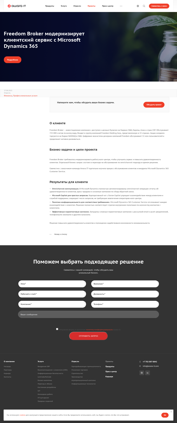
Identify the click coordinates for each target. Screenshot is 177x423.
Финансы (8, 96)
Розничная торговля (80, 370)
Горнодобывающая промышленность (86, 366)
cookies (22, 415)
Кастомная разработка (47, 387)
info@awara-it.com (151, 366)
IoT (39, 391)
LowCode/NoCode (44, 377)
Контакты (7, 377)
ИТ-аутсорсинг (43, 398)
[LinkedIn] (147, 372)
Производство (77, 377)
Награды (7, 366)
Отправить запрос (88, 336)
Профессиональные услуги (25, 96)
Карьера (7, 373)
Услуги (41, 361)
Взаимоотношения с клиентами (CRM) (52, 370)
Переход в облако (45, 384)
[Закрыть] (171, 412)
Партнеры (8, 370)
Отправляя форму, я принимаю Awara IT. (90, 330)
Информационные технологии (84, 384)
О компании (9, 361)
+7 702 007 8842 (150, 362)
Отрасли (75, 361)
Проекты (109, 361)
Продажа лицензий (45, 401)
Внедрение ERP (44, 366)
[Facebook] (141, 372)
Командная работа (45, 394)
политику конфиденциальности (99, 330)
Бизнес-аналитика (45, 380)
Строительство (77, 373)
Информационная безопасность (50, 373)
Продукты (109, 366)
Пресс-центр (111, 371)
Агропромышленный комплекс (84, 380)
